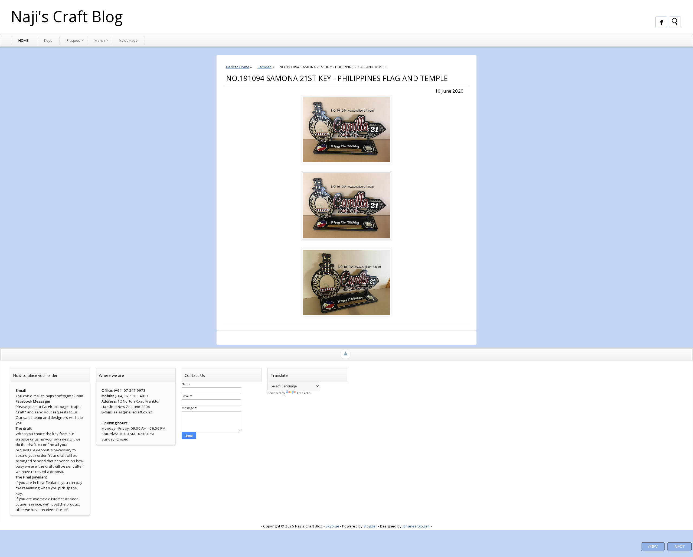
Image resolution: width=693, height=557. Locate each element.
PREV (653, 547)
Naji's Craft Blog (67, 16)
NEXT (679, 547)
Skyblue (332, 526)
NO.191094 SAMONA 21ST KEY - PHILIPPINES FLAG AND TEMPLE (337, 78)
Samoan (264, 66)
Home (23, 40)
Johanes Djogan (416, 526)
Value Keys (128, 40)
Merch (99, 40)
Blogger (370, 526)
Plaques (73, 40)
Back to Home (237, 66)
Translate (303, 393)
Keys (48, 40)
